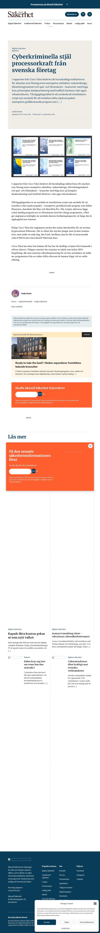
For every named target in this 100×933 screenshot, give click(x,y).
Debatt (69, 23)
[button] (95, 903)
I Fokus (47, 23)
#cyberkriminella (25, 301)
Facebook (80, 871)
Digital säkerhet (19, 48)
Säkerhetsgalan (65, 892)
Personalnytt (58, 23)
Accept (46, 922)
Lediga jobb (80, 23)
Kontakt (62, 871)
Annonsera (63, 896)
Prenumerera (64, 879)
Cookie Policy (65, 928)
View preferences (87, 922)
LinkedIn (80, 879)
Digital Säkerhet (14, 23)
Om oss (62, 875)
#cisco (14, 301)
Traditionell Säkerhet (33, 23)
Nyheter (15, 50)
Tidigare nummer (65, 887)
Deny (67, 922)
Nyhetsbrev (72, 14)
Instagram (80, 875)
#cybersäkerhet (40, 301)
